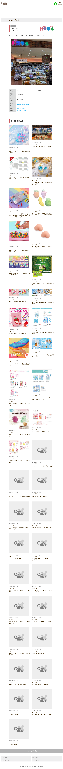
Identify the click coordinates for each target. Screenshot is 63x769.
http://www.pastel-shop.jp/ (23, 104)
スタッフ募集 (4, 757)
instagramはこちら (21, 110)
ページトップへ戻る (31, 751)
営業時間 (60, 4)
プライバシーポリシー (36, 760)
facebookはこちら (21, 108)
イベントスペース (5, 760)
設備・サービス (35, 757)
